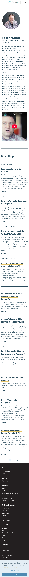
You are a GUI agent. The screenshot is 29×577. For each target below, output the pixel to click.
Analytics (4, 476)
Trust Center (5, 518)
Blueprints (4, 488)
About (3, 548)
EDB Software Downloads (8, 510)
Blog (3, 530)
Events (4, 535)
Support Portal (5, 513)
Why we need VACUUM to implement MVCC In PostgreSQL (12, 296)
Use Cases (4, 491)
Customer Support (7, 495)
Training (4, 515)
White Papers (5, 540)
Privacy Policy (5, 567)
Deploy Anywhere (6, 481)
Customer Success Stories (9, 533)
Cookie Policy (14, 567)
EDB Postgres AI (6, 471)
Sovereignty (5, 528)
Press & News (5, 550)
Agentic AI (4, 478)
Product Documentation (8, 508)
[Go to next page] (19, 460)
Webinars (4, 538)
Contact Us (5, 557)
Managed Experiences (8, 500)
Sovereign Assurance (7, 498)
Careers (4, 552)
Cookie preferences (14, 570)
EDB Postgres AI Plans (7, 520)
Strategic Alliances (7, 555)
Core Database (6, 473)
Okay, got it (14, 574)
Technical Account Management (10, 493)
